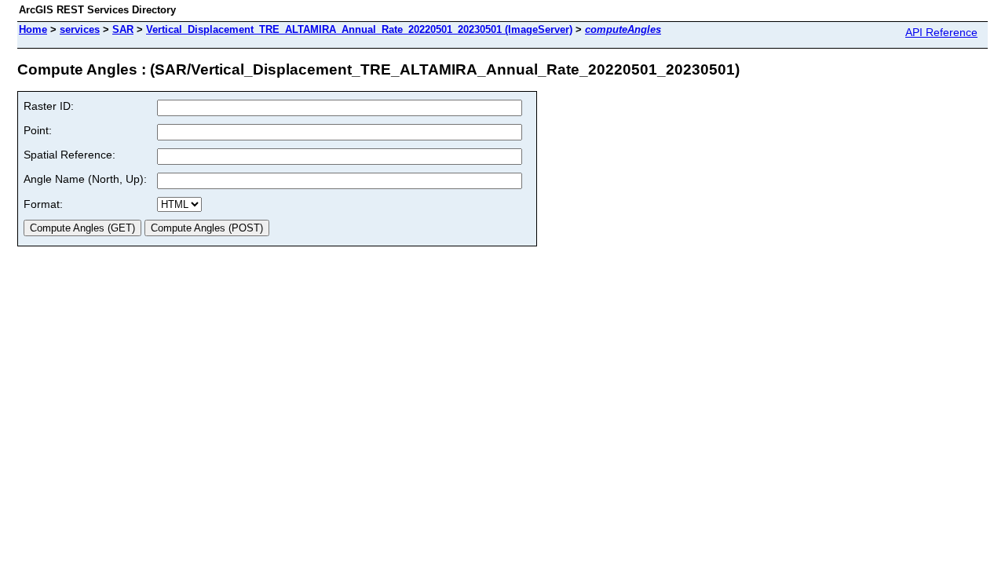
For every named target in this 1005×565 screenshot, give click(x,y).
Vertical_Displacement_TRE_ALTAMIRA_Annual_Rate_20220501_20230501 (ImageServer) (359, 29)
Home (33, 29)
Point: (38, 130)
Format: (43, 204)
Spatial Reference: (69, 154)
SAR (122, 29)
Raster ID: (49, 106)
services (80, 29)
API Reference (941, 32)
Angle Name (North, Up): (85, 179)
